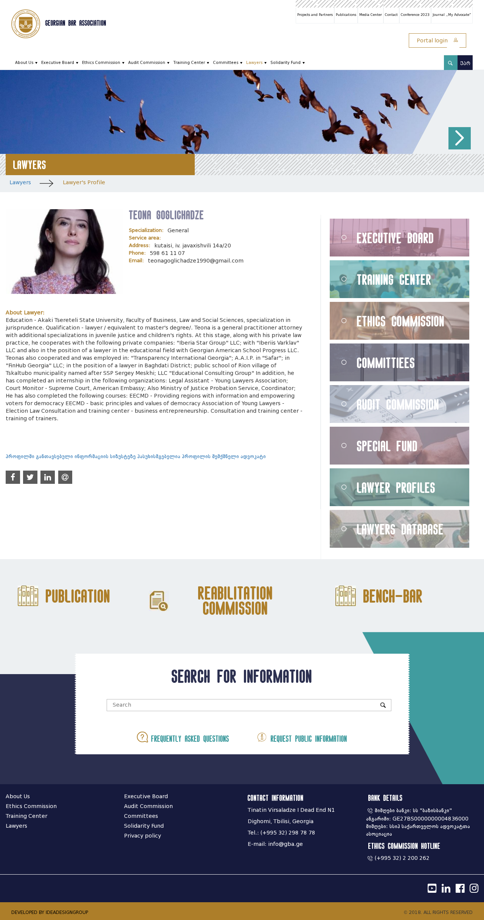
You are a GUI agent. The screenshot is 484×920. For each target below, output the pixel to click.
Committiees (386, 362)
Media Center (370, 14)
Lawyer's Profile (84, 182)
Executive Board (57, 62)
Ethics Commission (101, 62)
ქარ (465, 63)
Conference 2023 (415, 14)
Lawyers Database (400, 529)
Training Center (189, 62)
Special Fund (387, 446)
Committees (225, 62)
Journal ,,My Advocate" (452, 14)
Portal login (433, 40)
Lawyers (254, 62)
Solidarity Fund (285, 62)
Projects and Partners (315, 14)
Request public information (307, 738)
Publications (346, 14)
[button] (459, 138)
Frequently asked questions (188, 738)
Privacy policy (142, 836)
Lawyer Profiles (396, 487)
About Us (24, 62)
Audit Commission (146, 62)
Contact (391, 14)
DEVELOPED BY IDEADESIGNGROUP (49, 912)
